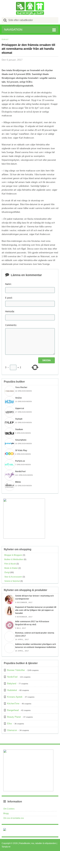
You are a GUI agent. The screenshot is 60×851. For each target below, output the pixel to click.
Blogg (6, 813)
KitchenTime (13, 703)
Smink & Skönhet (12, 581)
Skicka (46, 360)
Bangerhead (13, 710)
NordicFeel (12, 677)
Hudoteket (12, 690)
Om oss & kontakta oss (13, 818)
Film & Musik (10, 564)
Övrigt (5, 39)
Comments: (11, 325)
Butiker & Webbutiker (13, 559)
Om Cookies (8, 809)
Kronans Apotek (14, 697)
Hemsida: (9, 311)
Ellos (9, 723)
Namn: (8, 284)
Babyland (11, 683)
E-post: (8, 297)
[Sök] (5, 20)
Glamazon (12, 730)
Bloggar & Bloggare (13, 555)
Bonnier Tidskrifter (16, 670)
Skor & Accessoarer (13, 577)
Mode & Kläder (11, 568)
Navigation (13, 29)
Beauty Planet (14, 717)
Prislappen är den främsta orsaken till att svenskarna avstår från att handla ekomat (28, 48)
